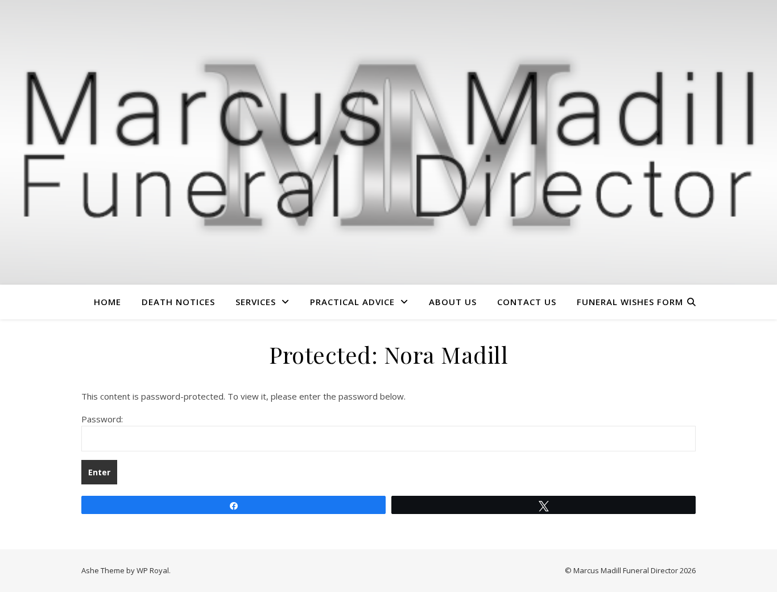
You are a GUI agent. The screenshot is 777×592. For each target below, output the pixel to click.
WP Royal (153, 570)
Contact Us (526, 301)
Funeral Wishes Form (630, 301)
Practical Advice (352, 301)
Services (255, 301)
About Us (453, 301)
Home (107, 301)
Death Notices (178, 301)
